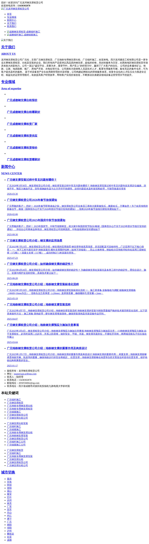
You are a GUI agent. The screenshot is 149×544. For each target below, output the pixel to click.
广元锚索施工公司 (16, 447)
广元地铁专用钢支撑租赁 (20, 411)
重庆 (9, 481)
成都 (9, 542)
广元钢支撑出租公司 (17, 420)
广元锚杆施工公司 (16, 444)
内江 (9, 518)
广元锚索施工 (14, 414)
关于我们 (11, 23)
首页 (9, 14)
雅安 (9, 496)
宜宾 (9, 512)
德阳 (9, 527)
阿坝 (9, 487)
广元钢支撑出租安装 (17, 426)
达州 (9, 503)
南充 (9, 506)
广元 (9, 524)
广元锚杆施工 (14, 402)
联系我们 (11, 26)
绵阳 (9, 530)
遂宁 (9, 521)
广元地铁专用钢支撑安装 (20, 459)
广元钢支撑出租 (15, 462)
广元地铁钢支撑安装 (17, 438)
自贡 (9, 539)
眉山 (9, 493)
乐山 (9, 515)
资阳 (9, 490)
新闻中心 (11, 20)
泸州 (9, 533)
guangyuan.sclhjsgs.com (25, 376)
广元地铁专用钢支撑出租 (20, 408)
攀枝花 (10, 536)
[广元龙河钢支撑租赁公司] (15, 8)
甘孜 (9, 484)
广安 (9, 509)
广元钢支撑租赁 (15, 405)
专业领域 (11, 17)
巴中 (9, 500)
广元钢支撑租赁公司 (17, 417)
